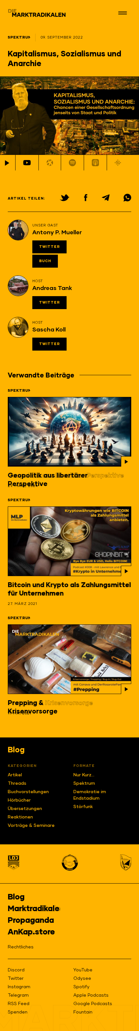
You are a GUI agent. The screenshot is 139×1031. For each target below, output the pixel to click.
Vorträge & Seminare (31, 825)
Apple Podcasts (91, 995)
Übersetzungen (25, 808)
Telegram (18, 995)
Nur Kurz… (83, 775)
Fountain (82, 1012)
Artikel (15, 775)
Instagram (19, 987)
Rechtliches (21, 947)
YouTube (82, 970)
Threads (17, 783)
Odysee (82, 978)
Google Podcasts (92, 1004)
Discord (16, 970)
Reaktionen (20, 817)
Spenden (17, 1012)
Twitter (16, 978)
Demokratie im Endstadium (89, 795)
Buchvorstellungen (28, 792)
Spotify (81, 987)
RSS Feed (18, 1004)
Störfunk (83, 807)
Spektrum (19, 37)
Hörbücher (19, 800)
